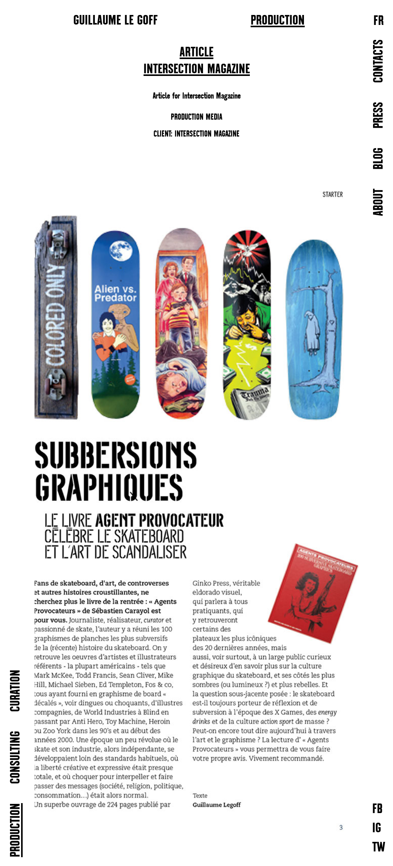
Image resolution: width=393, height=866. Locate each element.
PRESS (379, 115)
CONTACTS (379, 61)
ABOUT (379, 202)
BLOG (379, 159)
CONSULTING (16, 757)
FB (377, 809)
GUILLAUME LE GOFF (115, 20)
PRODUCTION (278, 20)
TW (378, 847)
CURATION (16, 691)
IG (376, 828)
